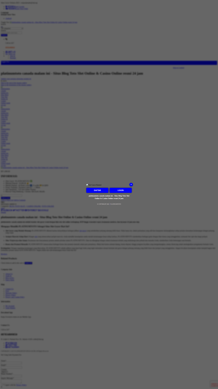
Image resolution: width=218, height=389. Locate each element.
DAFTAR (97, 190)
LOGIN (121, 190)
